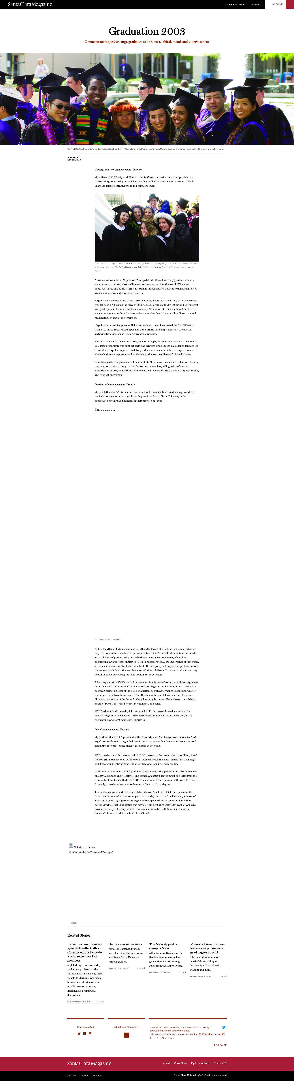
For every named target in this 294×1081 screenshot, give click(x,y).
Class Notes (180, 1063)
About (166, 1063)
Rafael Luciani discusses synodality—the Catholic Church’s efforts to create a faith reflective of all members (84, 952)
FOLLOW (218, 1045)
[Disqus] (147, 880)
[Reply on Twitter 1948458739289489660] (152, 1039)
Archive (277, 4)
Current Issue (235, 4)
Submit (126, 1035)
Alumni (255, 4)
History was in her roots (125, 944)
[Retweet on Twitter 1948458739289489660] (158, 1039)
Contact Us (220, 1063)
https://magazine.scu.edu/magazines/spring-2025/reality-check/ (185, 1034)
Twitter (71, 1076)
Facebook (98, 1076)
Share (74, 923)
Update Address (200, 1063)
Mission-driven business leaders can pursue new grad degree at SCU (207, 948)
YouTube (84, 1076)
